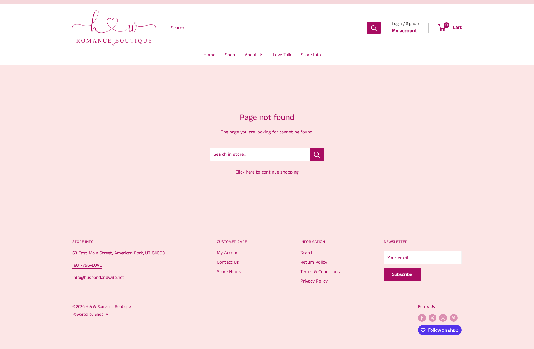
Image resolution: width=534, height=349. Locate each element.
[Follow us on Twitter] (432, 318)
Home (209, 54)
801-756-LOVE (87, 265)
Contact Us (228, 262)
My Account (228, 252)
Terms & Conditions (320, 271)
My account (404, 30)
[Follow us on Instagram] (443, 318)
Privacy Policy (314, 281)
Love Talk (282, 54)
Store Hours (229, 271)
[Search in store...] (317, 154)
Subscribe (402, 274)
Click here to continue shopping (267, 172)
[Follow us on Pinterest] (454, 318)
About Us (254, 54)
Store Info (311, 54)
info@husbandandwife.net (98, 277)
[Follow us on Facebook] (422, 318)
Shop (230, 54)
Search (306, 252)
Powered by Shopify (90, 314)
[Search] (374, 28)
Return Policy (313, 262)
